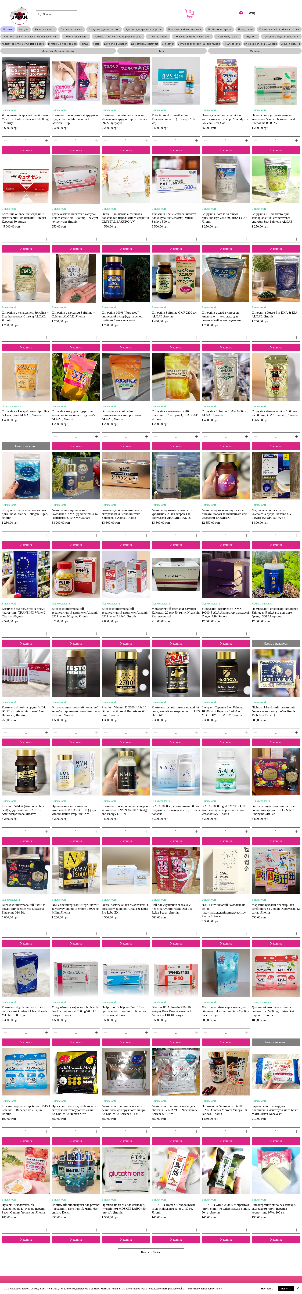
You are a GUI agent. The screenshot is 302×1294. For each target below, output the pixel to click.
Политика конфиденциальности (204, 1288)
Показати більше (151, 1252)
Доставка (6, 133)
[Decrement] (5, 140)
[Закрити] (298, 1288)
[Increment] (47, 140)
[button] (190, 13)
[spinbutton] (26, 140)
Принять (286, 1288)
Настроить (267, 1288)
